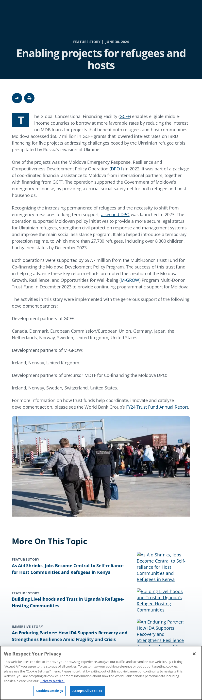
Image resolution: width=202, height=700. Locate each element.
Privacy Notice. (52, 681)
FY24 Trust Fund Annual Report (157, 407)
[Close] (194, 653)
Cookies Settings (49, 690)
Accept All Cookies (87, 690)
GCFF (124, 116)
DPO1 (116, 169)
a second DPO (115, 214)
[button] (29, 98)
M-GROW (130, 280)
